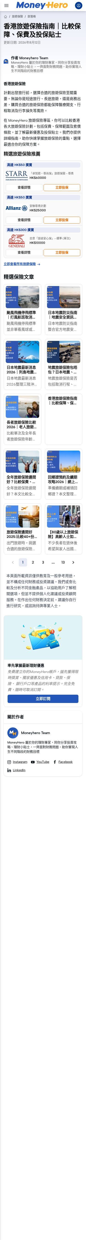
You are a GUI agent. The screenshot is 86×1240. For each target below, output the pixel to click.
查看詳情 (24, 187)
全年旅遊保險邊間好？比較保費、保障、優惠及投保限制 (21, 484)
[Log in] (78, 5)
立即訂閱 (43, 699)
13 (63, 562)
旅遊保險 (17, 16)
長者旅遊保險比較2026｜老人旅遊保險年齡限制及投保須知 (22, 429)
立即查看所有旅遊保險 (22, 264)
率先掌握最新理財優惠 (26, 665)
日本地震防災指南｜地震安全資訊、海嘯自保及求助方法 (62, 319)
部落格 (32, 16)
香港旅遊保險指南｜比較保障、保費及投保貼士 (62, 403)
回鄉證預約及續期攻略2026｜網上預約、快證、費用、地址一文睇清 (63, 484)
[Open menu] (6, 5)
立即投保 (61, 187)
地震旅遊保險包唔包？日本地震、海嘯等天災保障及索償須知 (62, 374)
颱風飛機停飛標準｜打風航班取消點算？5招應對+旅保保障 (22, 319)
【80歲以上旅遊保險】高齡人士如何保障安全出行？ (63, 536)
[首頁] (5, 16)
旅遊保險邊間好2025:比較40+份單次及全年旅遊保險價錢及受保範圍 (22, 539)
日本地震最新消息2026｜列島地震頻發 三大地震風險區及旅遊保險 (22, 374)
